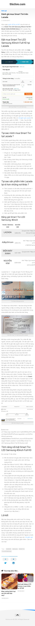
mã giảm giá (29, 537)
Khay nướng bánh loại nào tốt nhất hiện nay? (8, 593)
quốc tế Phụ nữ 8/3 (14, 24)
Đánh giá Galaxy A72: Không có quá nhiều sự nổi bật (24, 586)
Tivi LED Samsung (6, 551)
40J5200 (8, 549)
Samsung (15, 549)
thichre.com (17, 4)
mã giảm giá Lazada (24, 118)
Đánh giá (4, 11)
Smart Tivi (21, 549)
